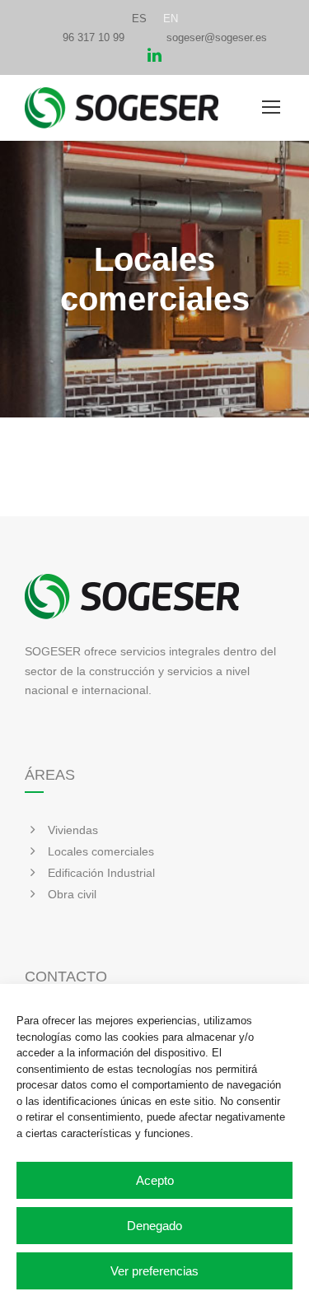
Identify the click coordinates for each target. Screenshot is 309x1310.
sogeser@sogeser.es (216, 37)
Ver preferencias (154, 1271)
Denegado (154, 1226)
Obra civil (72, 894)
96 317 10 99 (93, 37)
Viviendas (73, 830)
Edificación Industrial (101, 872)
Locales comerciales (101, 851)
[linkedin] (154, 57)
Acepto (155, 1180)
